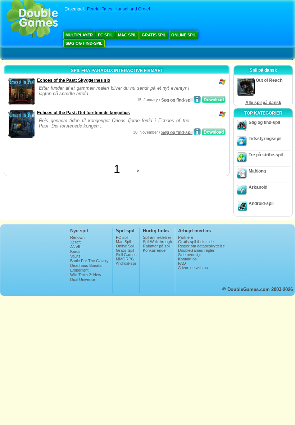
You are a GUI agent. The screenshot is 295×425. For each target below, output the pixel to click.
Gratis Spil (154, 35)
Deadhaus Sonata (85, 265)
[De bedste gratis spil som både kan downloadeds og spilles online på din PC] (32, 20)
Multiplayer (79, 35)
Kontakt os (187, 259)
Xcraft (75, 242)
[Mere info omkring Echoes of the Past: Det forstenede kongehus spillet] (197, 131)
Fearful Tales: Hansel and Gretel (118, 9)
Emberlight (79, 270)
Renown (77, 237)
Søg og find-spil (84, 43)
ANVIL (75, 247)
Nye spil (79, 230)
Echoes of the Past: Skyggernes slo (73, 80)
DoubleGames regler (196, 250)
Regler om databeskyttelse (201, 246)
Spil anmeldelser (157, 237)
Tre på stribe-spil (266, 154)
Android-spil (261, 203)
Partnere (185, 237)
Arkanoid (258, 187)
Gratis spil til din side (196, 242)
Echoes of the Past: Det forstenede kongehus (83, 112)
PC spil (105, 35)
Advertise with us (193, 267)
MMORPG (125, 259)
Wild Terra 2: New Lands (85, 277)
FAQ (182, 263)
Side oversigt (189, 254)
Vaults (75, 256)
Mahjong (257, 171)
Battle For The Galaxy (89, 261)
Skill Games (126, 254)
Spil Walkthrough (157, 242)
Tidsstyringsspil (265, 138)
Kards (75, 251)
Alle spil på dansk (263, 102)
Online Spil (183, 35)
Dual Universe (82, 279)
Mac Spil (127, 35)
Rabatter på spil (156, 246)
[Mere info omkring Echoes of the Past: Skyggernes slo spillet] (197, 99)
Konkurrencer (155, 250)
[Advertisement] (90, 151)
